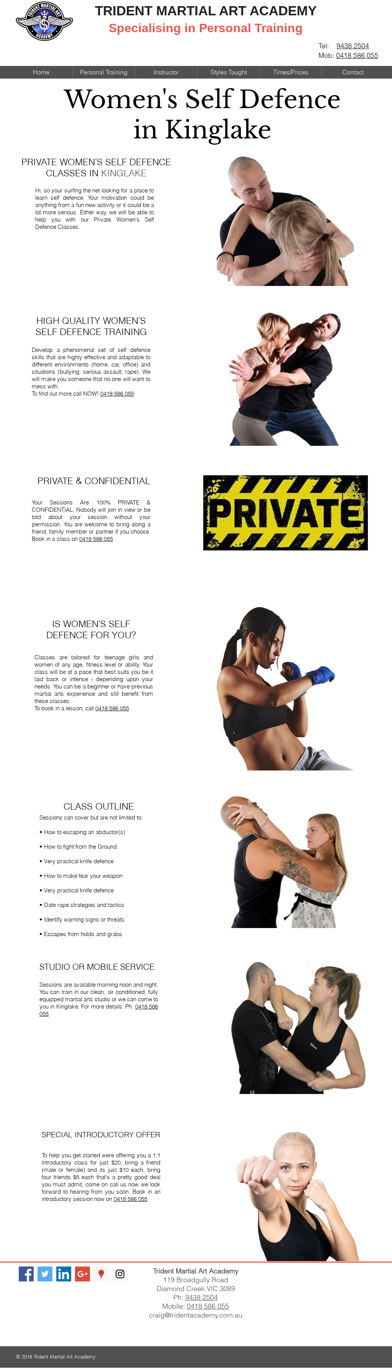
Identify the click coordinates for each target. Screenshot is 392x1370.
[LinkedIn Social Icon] (63, 1274)
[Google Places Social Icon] (101, 1274)
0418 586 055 (357, 55)
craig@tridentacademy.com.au (195, 1315)
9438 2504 (352, 45)
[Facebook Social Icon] (26, 1274)
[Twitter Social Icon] (45, 1274)
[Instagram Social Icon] (120, 1274)
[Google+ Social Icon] (82, 1274)
